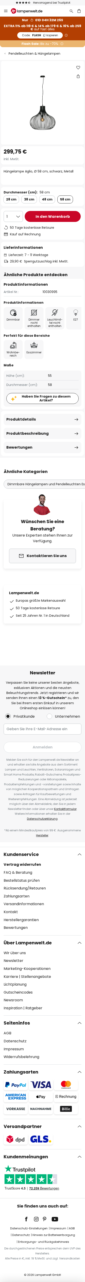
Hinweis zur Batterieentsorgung (53, 1235)
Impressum (14, 1049)
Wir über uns (15, 953)
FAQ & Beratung (18, 872)
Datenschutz (15, 1041)
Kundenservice (21, 854)
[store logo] (29, 10)
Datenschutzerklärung (42, 819)
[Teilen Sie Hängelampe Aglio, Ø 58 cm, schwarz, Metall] (78, 76)
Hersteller (42, 835)
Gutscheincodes (18, 992)
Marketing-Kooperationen (27, 968)
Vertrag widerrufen (22, 864)
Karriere (11, 976)
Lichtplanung (15, 984)
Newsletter (13, 960)
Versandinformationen (24, 904)
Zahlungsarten (16, 896)
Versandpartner (23, 1126)
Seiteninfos (17, 1023)
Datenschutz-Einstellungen (29, 1228)
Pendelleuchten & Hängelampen (34, 53)
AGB (7, 1033)
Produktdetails (21, 419)
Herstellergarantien (21, 919)
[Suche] (71, 10)
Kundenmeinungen (26, 1157)
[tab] (42, 891)
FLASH (40, 35)
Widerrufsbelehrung (21, 1056)
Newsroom (13, 1000)
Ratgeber (33, 1008)
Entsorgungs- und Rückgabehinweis (43, 1242)
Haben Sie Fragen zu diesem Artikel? (46, 398)
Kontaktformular (65, 809)
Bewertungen (19, 447)
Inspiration (13, 1008)
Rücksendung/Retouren (25, 888)
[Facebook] (29, 1219)
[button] (78, 67)
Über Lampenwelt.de (28, 943)
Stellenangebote (36, 976)
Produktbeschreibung (27, 433)
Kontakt (11, 912)
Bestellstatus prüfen (22, 880)
